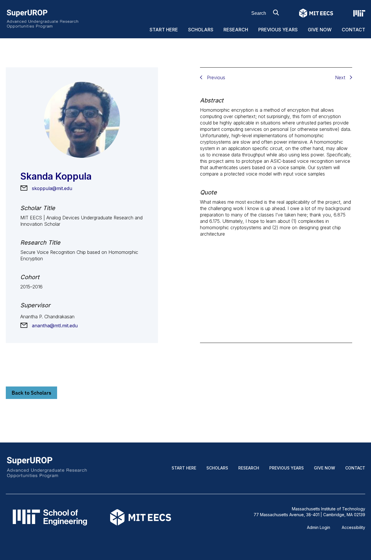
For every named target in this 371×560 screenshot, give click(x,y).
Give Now (320, 29)
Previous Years (278, 29)
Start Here (164, 29)
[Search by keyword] (276, 12)
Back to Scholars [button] (31, 392)
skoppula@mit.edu (52, 188)
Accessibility (353, 527)
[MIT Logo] (359, 13)
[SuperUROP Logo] (42, 18)
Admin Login (318, 527)
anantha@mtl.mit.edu (55, 325)
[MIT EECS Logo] (316, 13)
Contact (353, 29)
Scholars (200, 29)
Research (235, 29)
